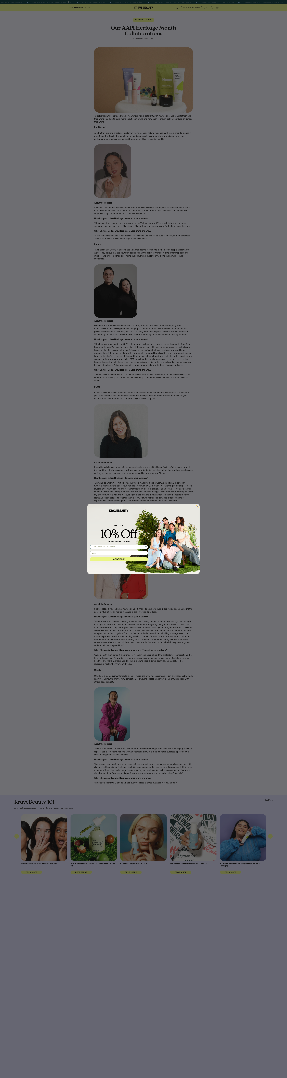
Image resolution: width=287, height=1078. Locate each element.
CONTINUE (119, 559)
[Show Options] (146, 547)
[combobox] (118, 547)
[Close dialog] (197, 506)
